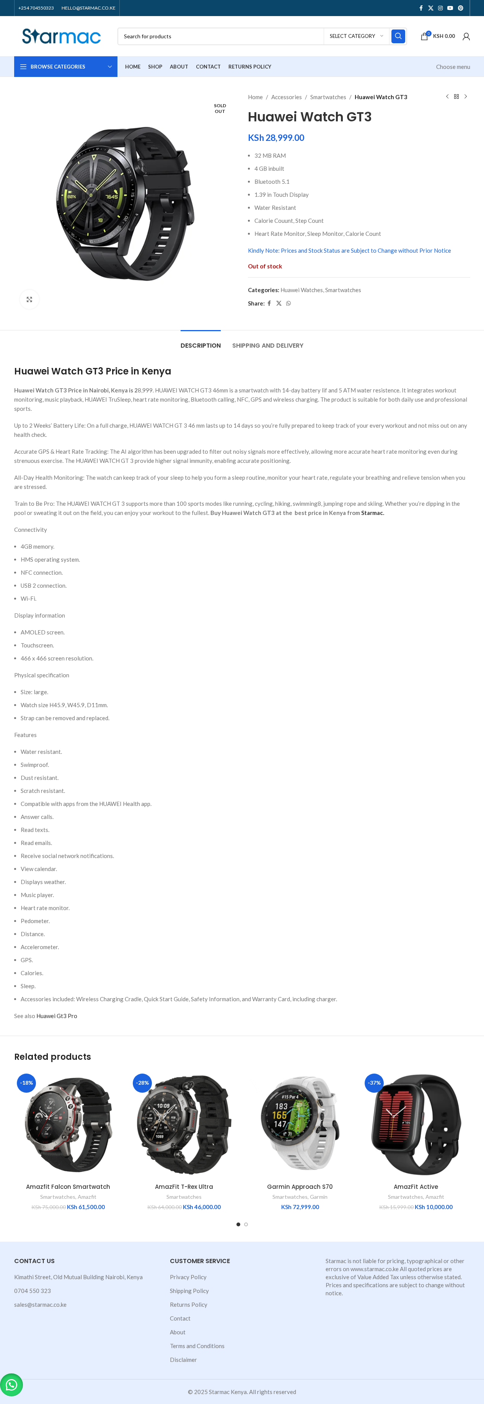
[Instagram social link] (440, 8)
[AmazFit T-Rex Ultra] (184, 1125)
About (178, 1332)
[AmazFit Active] (416, 1125)
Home (255, 96)
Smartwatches (328, 96)
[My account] (466, 36)
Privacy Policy (188, 1276)
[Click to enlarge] (29, 299)
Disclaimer (183, 1359)
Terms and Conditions (197, 1345)
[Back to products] (456, 96)
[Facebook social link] (421, 8)
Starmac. (372, 512)
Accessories (286, 96)
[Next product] (465, 96)
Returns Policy (188, 1304)
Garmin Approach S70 (300, 1187)
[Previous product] (447, 96)
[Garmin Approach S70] (300, 1125)
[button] (11, 1384)
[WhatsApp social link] (288, 303)
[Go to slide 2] (246, 1224)
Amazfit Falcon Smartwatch (68, 1187)
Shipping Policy (189, 1290)
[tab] (201, 341)
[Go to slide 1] (238, 1224)
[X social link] (431, 8)
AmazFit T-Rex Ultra (184, 1187)
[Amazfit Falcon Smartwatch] (68, 1125)
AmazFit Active (416, 1187)
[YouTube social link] (450, 8)
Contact (180, 1318)
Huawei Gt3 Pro (56, 1015)
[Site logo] (62, 35)
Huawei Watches (301, 289)
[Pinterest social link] (461, 8)
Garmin (319, 1196)
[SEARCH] (398, 36)
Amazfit (87, 1196)
